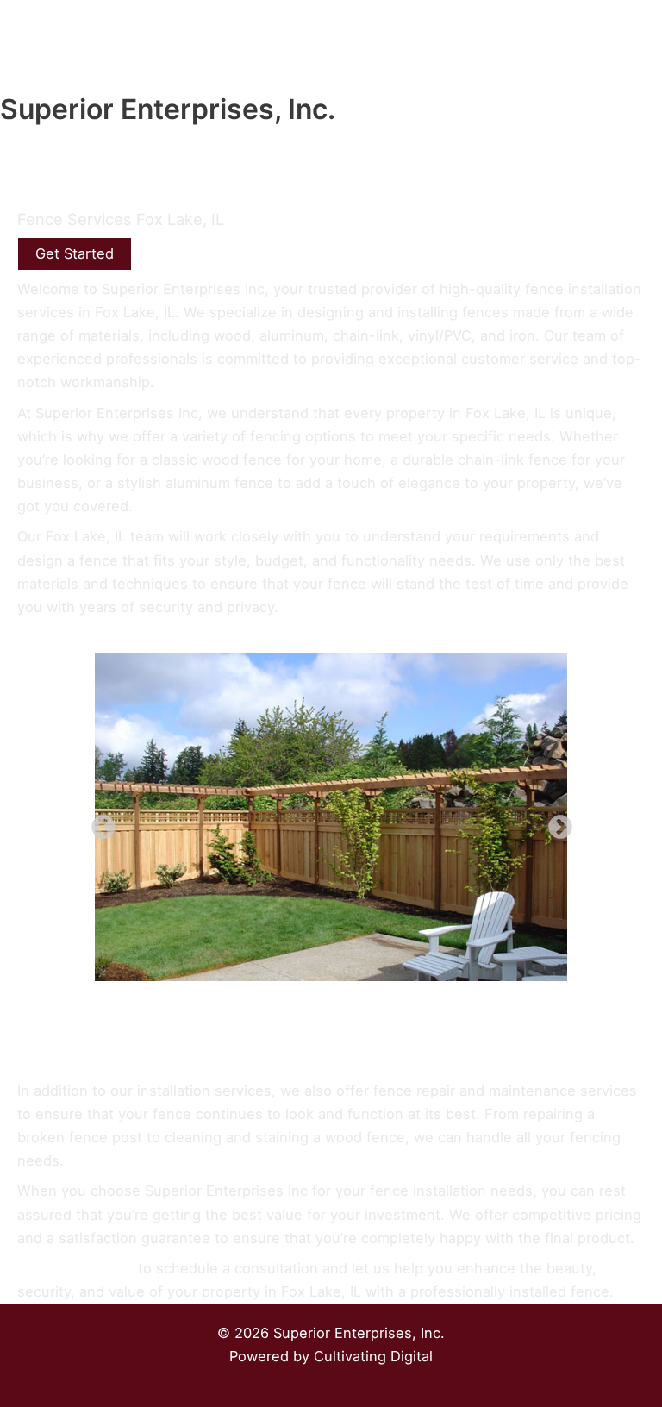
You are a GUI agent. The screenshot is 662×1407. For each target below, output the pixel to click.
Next (555, 822)
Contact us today (75, 1268)
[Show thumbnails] (331, 1024)
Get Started (74, 253)
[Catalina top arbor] (331, 817)
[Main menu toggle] (642, 70)
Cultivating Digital (373, 1356)
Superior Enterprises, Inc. (167, 109)
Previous (98, 822)
